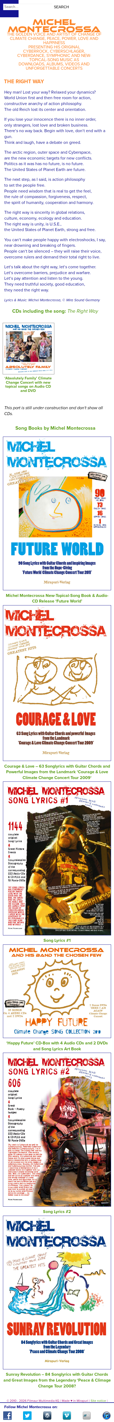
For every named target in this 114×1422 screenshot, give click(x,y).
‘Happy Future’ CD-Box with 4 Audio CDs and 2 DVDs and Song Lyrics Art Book (57, 1046)
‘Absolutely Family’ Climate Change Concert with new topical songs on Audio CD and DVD (28, 384)
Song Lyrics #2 (57, 1211)
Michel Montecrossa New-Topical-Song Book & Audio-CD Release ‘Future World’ (57, 598)
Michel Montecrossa (54, 24)
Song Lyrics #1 (57, 940)
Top (103, 1402)
